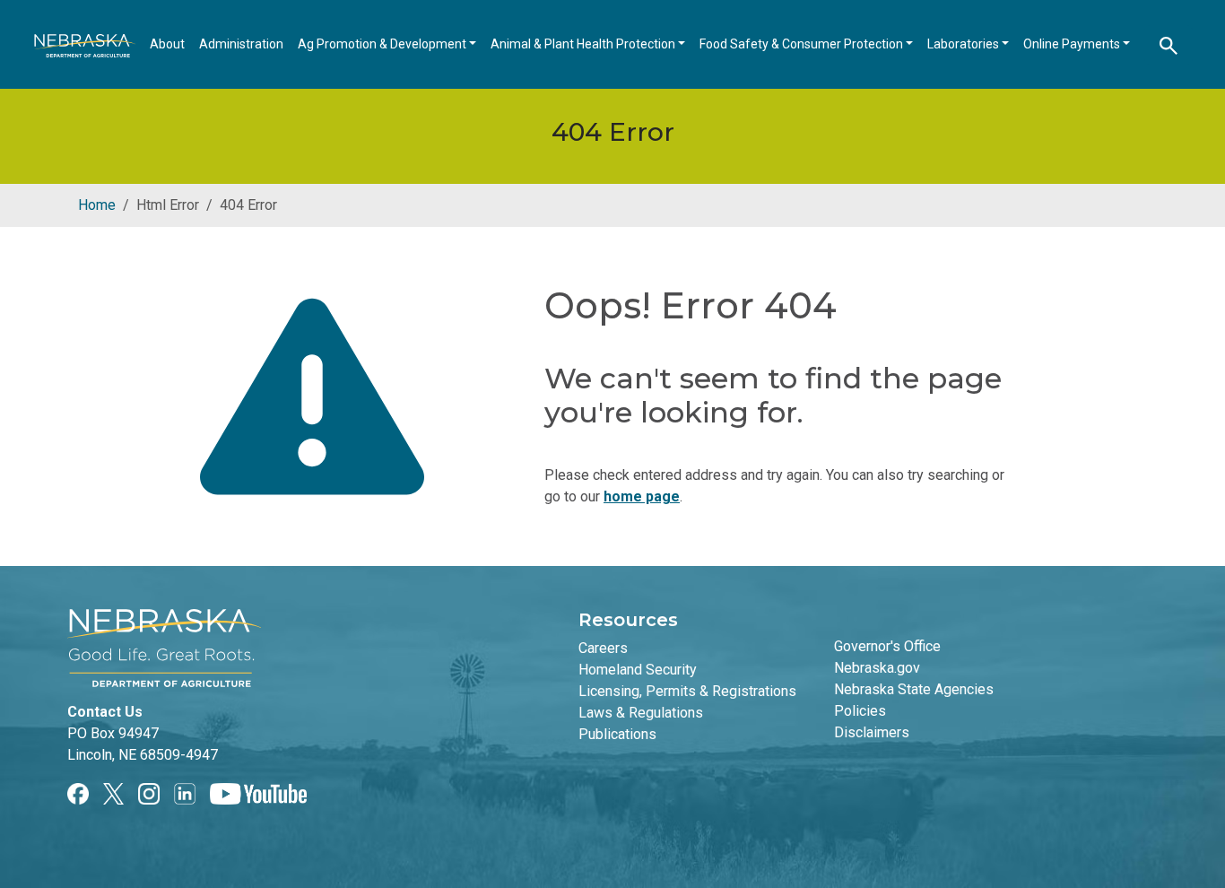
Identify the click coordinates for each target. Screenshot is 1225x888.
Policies (860, 710)
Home (97, 204)
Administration (241, 44)
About (167, 44)
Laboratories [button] (964, 44)
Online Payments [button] (1073, 44)
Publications (617, 734)
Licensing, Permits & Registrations (687, 691)
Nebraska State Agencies (914, 689)
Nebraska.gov (877, 667)
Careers (603, 648)
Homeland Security (637, 669)
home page (642, 496)
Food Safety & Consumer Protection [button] (802, 44)
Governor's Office (887, 646)
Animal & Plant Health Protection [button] (584, 44)
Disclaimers (871, 732)
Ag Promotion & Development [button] (383, 44)
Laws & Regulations (640, 712)
